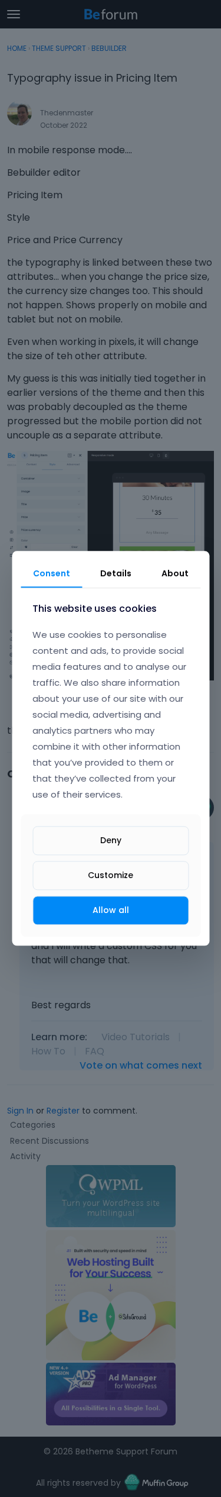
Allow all (111, 910)
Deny (110, 840)
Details (115, 573)
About (175, 573)
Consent (51, 573)
